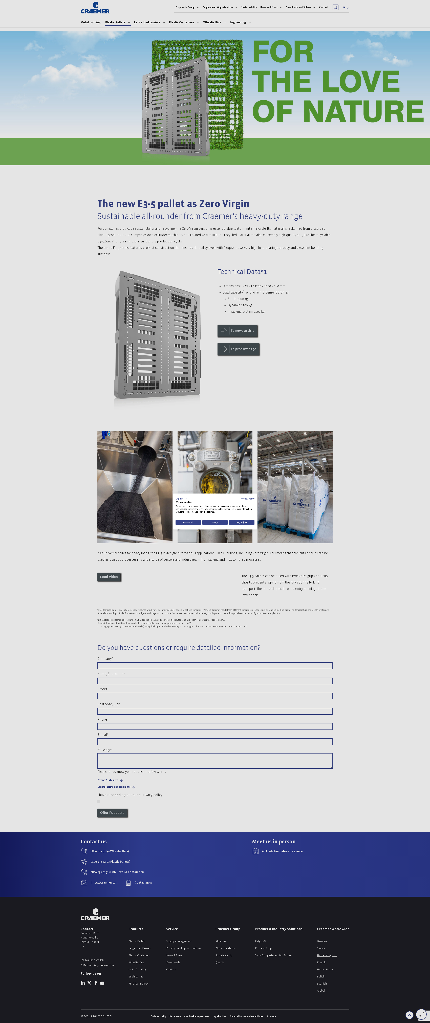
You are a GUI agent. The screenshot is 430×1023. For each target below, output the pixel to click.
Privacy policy (247, 498)
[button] (181, 499)
